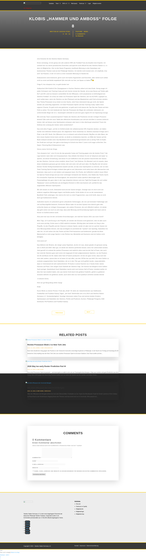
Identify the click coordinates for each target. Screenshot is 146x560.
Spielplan (51, 3)
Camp (42, 348)
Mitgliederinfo (79, 509)
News (86, 31)
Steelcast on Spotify (81, 506)
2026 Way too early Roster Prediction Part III (46, 366)
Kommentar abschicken (39, 474)
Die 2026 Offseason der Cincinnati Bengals (45, 388)
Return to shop (15, 552)
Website (35, 467)
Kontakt (77, 545)
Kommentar (37, 457)
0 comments (80, 34)
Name (34, 461)
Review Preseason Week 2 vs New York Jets (46, 345)
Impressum (83, 545)
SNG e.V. (65, 3)
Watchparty (74, 3)
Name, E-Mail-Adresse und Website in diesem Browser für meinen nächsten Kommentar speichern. (70, 471)
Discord (78, 504)
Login (89, 3)
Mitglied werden (97, 3)
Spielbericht (48, 348)
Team (57, 3)
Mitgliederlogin (80, 511)
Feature (79, 31)
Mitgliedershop (80, 514)
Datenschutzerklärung (92, 545)
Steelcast (81, 3)
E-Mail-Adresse (38, 464)
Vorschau (47, 391)
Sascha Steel (64, 31)
